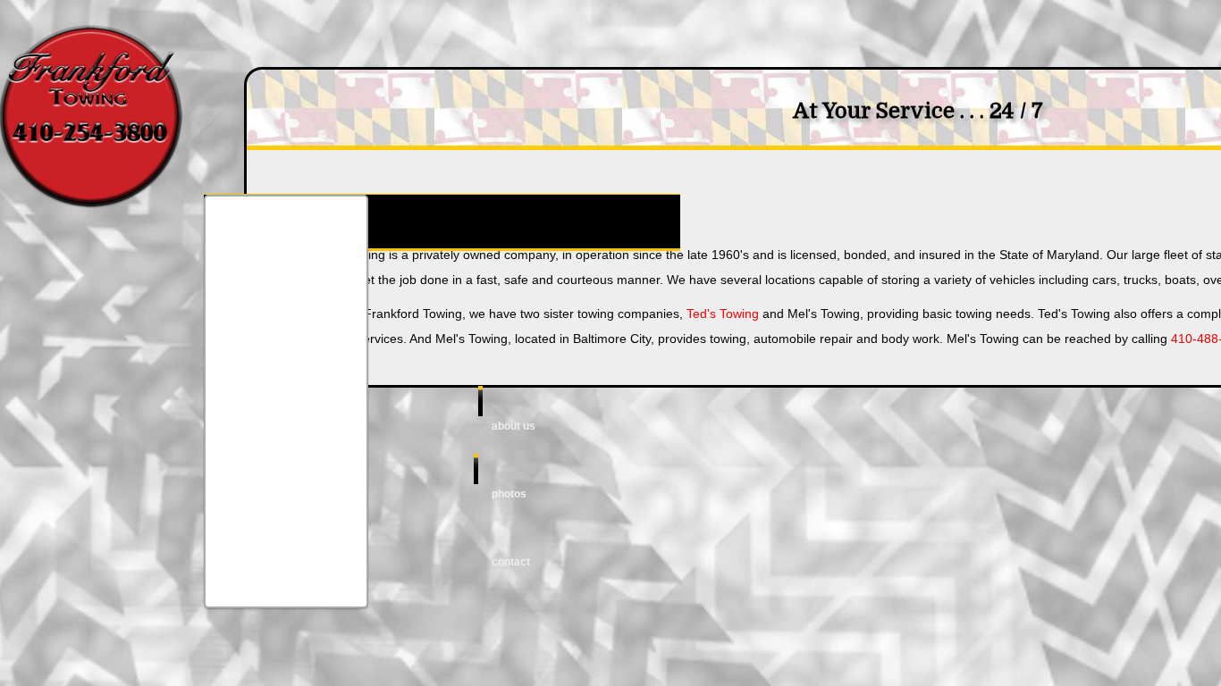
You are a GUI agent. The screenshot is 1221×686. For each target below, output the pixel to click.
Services (514, 358)
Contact (511, 562)
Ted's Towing (722, 313)
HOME (506, 290)
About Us (513, 426)
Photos (509, 494)
